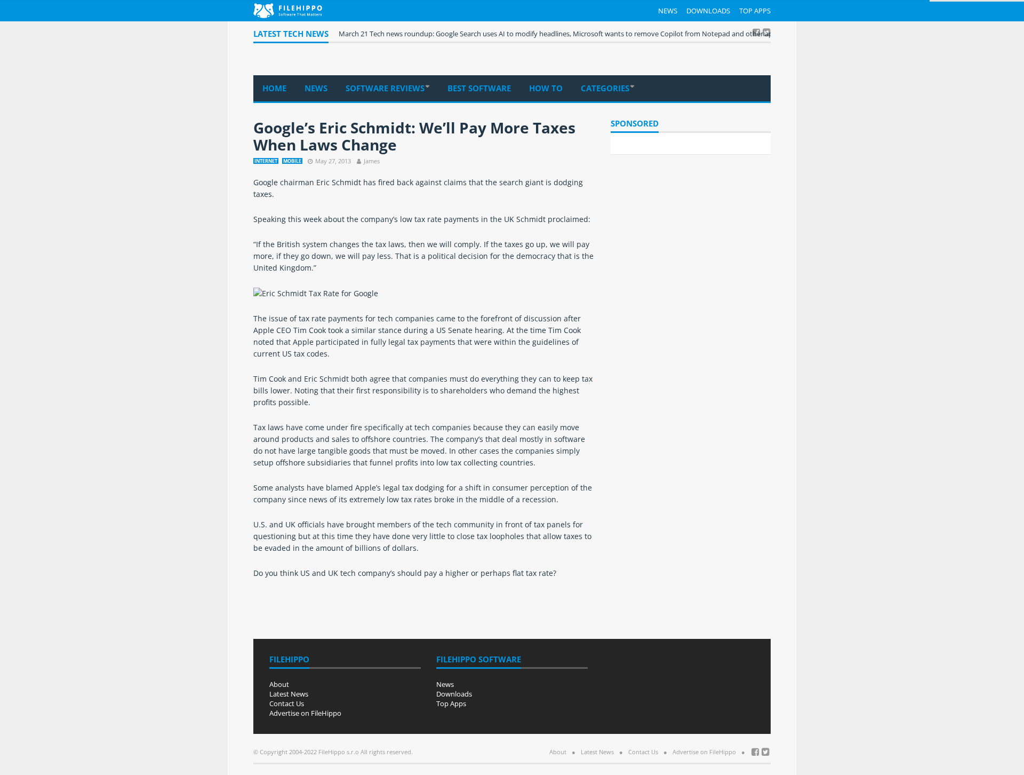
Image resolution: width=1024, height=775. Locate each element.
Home (274, 88)
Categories (605, 88)
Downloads (708, 10)
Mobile (292, 161)
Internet (265, 161)
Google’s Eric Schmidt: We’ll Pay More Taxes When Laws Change (414, 136)
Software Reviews (385, 88)
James (372, 161)
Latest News (288, 694)
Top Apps (755, 10)
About (279, 684)
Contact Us (286, 703)
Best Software (479, 88)
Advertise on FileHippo (305, 713)
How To (546, 88)
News (667, 10)
